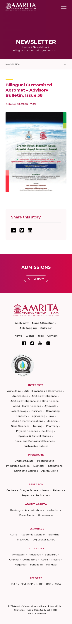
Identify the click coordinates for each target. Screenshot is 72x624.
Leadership (52, 510)
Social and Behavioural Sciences (35, 440)
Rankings (15, 510)
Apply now (22, 322)
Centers (11, 490)
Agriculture (14, 390)
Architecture (20, 395)
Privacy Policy (55, 606)
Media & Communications (27, 420)
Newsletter (40, 47)
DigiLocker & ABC (44, 539)
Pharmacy (52, 425)
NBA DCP (27, 583)
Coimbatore (30, 559)
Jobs (41, 335)
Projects (26, 495)
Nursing (37, 425)
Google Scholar (29, 490)
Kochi (44, 559)
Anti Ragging (28, 327)
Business (36, 410)
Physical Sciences (27, 430)
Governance (45, 515)
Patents (58, 490)
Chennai (14, 559)
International (55, 465)
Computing (53, 410)
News (18, 335)
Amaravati (35, 554)
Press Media (27, 515)
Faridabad (36, 564)
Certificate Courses (26, 470)
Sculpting (47, 430)
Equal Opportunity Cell (39, 610)
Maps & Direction (43, 322)
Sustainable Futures (36, 445)
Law (51, 415)
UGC (48, 583)
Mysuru (55, 559)
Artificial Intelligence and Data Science (35, 400)
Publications (43, 495)
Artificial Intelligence (44, 395)
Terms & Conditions (36, 613)
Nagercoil (21, 564)
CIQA (58, 583)
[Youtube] (40, 343)
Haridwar (51, 564)
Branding (53, 534)
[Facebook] (24, 343)
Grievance (19, 610)
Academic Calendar (33, 534)
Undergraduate (24, 460)
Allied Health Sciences (27, 405)
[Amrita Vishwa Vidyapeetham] (21, 6)
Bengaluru (50, 554)
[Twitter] (32, 343)
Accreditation (33, 510)
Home (26, 47)
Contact (52, 335)
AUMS (13, 534)
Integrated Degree (18, 465)
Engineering (37, 415)
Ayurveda (50, 405)
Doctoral (38, 465)
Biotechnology (19, 410)
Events (29, 335)
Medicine (52, 420)
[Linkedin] (48, 343)
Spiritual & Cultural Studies (34, 435)
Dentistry (21, 415)
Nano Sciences (20, 425)
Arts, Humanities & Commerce (43, 390)
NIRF (39, 583)
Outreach (46, 327)
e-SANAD (23, 539)
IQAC (14, 583)
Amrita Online (49, 470)
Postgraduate (45, 460)
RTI (55, 610)
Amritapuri (18, 554)
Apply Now (36, 278)
